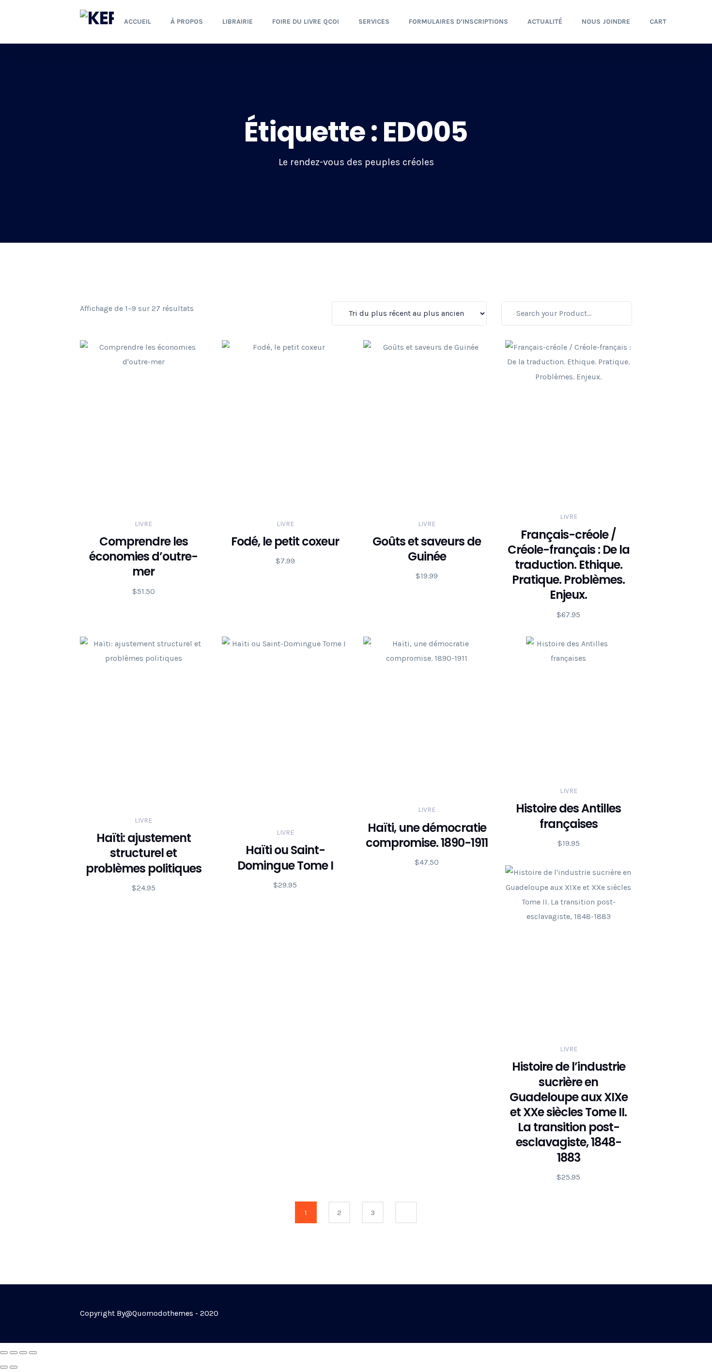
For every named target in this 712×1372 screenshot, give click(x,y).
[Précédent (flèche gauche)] (4, 1367)
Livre (143, 524)
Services (373, 21)
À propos (186, 21)
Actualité (544, 21)
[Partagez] (23, 1352)
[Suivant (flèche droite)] (13, 1367)
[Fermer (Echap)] (33, 1352)
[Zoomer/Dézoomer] (4, 1352)
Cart (658, 21)
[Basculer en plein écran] (13, 1352)
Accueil (137, 21)
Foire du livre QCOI (305, 21)
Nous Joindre (606, 21)
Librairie (237, 21)
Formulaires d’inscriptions (458, 21)
